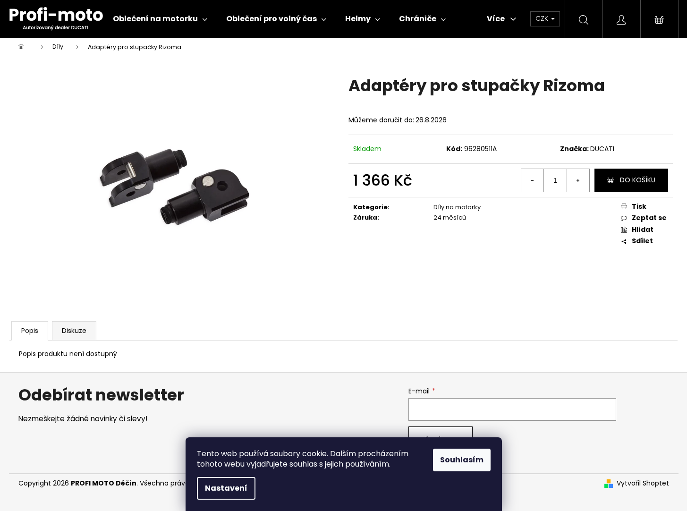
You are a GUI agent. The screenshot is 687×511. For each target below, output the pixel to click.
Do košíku (637, 180)
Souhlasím (461, 459)
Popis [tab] (29, 330)
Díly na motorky (457, 207)
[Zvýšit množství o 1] (578, 180)
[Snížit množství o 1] (532, 180)
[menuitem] (160, 19)
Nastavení (226, 488)
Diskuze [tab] (74, 330)
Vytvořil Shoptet (643, 483)
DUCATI (602, 148)
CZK (542, 18)
